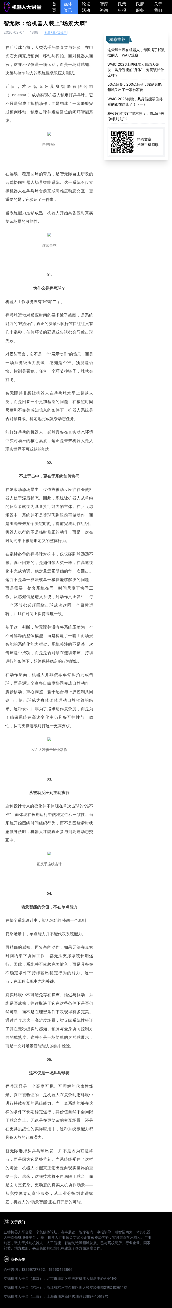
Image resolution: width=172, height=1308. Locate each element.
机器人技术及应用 (55, 32)
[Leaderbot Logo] (22, 10)
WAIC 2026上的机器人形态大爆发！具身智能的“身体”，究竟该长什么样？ (136, 69)
